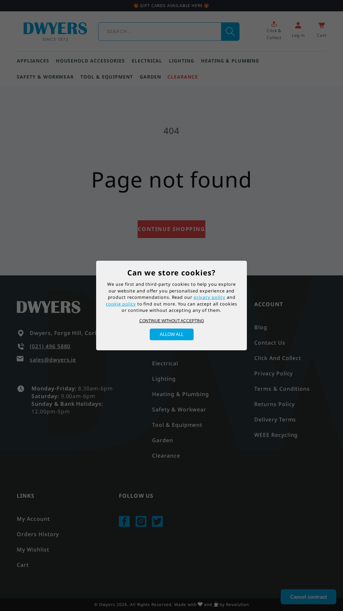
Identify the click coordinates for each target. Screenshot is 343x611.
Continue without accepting (171, 321)
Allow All (172, 334)
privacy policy (209, 297)
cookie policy (121, 304)
